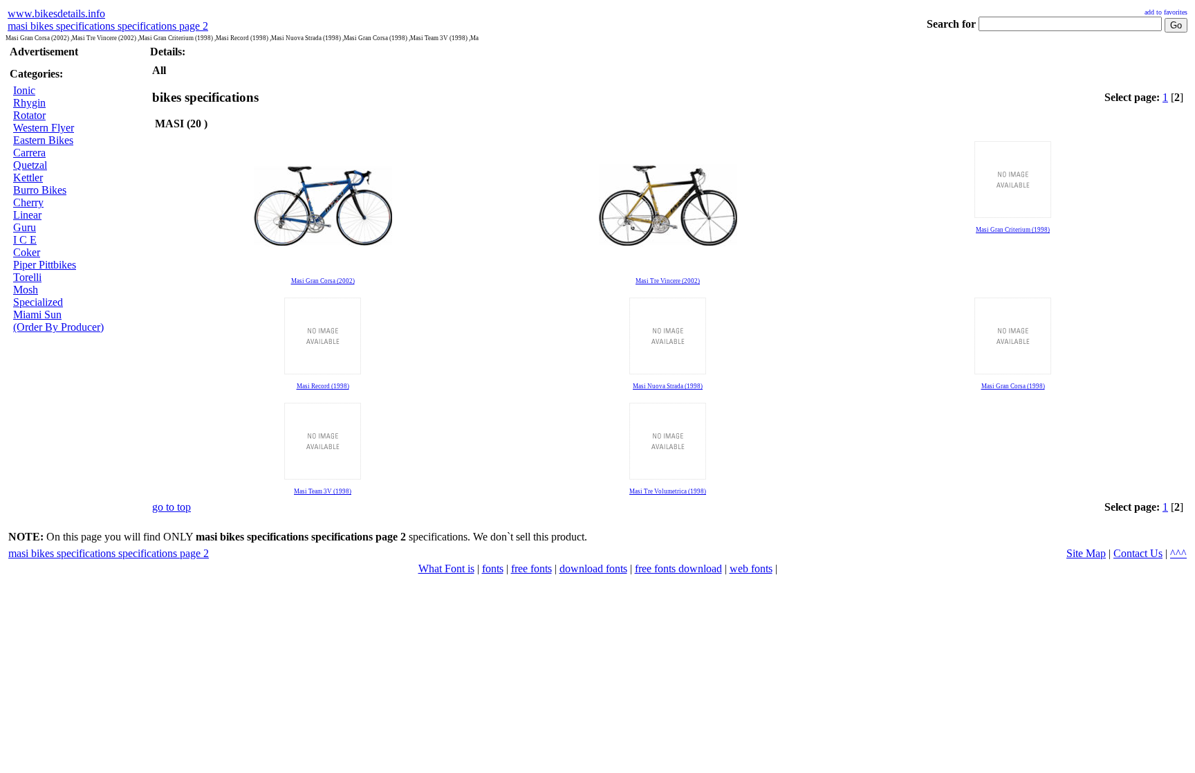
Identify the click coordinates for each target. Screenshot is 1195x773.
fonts (492, 568)
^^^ (1178, 553)
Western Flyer (43, 128)
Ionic (24, 90)
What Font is (446, 568)
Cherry (28, 202)
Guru (24, 227)
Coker (26, 252)
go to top (171, 507)
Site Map (1086, 553)
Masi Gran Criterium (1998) (1013, 229)
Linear (27, 215)
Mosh (25, 289)
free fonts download (678, 568)
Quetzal (30, 165)
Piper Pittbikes (44, 265)
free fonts (531, 568)
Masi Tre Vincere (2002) (668, 281)
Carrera (29, 152)
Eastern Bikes (43, 140)
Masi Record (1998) (323, 386)
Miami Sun (37, 314)
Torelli (27, 277)
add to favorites (1166, 12)
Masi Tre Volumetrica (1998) (667, 491)
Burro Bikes (39, 190)
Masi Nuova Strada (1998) (668, 386)
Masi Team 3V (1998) (322, 491)
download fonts (593, 568)
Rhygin (29, 103)
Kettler (28, 177)
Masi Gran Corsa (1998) (1013, 386)
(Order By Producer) (58, 327)
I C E (25, 240)
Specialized (38, 302)
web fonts (751, 568)
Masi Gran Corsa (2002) (323, 281)
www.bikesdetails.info (56, 13)
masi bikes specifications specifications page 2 (108, 26)
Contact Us (1137, 553)
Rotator (29, 115)
